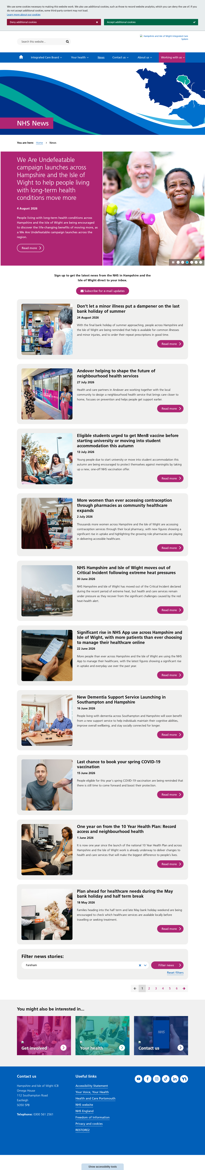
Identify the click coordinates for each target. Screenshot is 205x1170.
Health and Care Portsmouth (95, 1098)
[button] (178, 262)
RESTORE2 (82, 1130)
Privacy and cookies (89, 1123)
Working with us (171, 57)
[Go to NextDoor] (184, 1079)
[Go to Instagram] (157, 1079)
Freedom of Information (92, 1117)
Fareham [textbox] (83, 965)
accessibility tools (102, 1166)
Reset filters (175, 972)
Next (184, 988)
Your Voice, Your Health (92, 1092)
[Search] (67, 41)
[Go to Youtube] (138, 1079)
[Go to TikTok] (166, 1079)
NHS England (84, 1111)
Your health (78, 57)
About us (143, 57)
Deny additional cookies (22, 22)
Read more (29, 225)
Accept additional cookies (120, 22)
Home (39, 142)
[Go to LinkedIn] (175, 1079)
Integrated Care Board (45, 57)
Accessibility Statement (91, 1086)
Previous (135, 988)
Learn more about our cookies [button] (23, 14)
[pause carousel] (173, 262)
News (101, 57)
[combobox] (85, 965)
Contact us (119, 57)
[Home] (21, 57)
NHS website (84, 1104)
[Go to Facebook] (147, 1079)
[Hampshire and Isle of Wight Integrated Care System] (164, 42)
